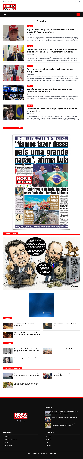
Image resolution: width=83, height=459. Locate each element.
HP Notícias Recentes (12, 368)
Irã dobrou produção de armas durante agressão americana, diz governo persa (26, 374)
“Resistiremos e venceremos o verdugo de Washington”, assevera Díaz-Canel (26, 383)
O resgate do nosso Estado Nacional (65, 349)
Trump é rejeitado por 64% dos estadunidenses (63, 374)
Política (30, 26)
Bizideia (53, 453)
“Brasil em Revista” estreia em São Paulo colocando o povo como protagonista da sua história (27, 334)
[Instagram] (77, 1)
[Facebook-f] (75, 1)
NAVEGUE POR (7, 433)
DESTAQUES (48, 407)
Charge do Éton (10, 233)
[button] (4, 14)
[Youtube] (79, 1)
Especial (8, 343)
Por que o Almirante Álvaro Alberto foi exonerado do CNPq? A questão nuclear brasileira (26, 350)
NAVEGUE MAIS (49, 433)
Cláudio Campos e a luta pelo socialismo (27, 358)
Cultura (7, 318)
